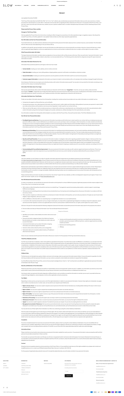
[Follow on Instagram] (7, 387)
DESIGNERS (53, 5)
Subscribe (69, 375)
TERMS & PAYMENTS (25, 367)
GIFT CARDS (6, 367)
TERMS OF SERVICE (25, 372)
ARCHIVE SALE (62, 5)
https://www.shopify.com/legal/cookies (32, 160)
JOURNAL (5, 365)
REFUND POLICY (24, 374)
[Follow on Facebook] (3, 387)
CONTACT (23, 363)
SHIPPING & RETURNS (26, 365)
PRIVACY (23, 370)
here (91, 326)
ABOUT (4, 363)
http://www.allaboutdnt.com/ (47, 176)
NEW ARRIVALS (18, 5)
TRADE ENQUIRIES (48, 363)
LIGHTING (33, 5)
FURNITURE (26, 5)
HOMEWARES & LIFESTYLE (43, 5)
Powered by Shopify (12, 392)
